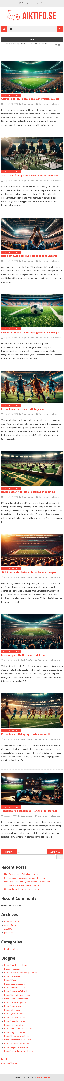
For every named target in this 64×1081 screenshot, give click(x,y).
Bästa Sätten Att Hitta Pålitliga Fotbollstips (28, 492)
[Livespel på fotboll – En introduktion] (32, 631)
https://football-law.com (14, 1017)
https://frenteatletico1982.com (17, 1039)
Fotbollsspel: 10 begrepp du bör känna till (26, 734)
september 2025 (11, 921)
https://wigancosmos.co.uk (16, 1047)
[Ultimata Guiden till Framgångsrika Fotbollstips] (32, 310)
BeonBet (5, 1059)
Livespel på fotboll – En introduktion (23, 655)
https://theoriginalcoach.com (16, 1043)
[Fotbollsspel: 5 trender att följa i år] (32, 387)
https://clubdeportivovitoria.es (17, 1036)
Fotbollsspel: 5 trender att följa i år (22, 409)
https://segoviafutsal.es (14, 1032)
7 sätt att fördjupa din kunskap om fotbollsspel (29, 175)
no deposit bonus (9, 1062)
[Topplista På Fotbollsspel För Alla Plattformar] (32, 789)
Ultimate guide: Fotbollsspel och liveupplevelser (30, 99)
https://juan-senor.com (14, 1024)
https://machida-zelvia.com (16, 965)
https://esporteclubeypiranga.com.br (20, 972)
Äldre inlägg (10, 851)
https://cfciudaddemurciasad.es (18, 994)
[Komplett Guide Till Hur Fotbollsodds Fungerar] (32, 234)
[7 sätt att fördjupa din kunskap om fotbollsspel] (32, 153)
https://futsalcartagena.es (15, 1002)
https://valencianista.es (14, 1021)
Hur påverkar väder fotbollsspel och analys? (24, 874)
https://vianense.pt (12, 976)
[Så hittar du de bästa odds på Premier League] (32, 550)
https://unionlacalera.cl (14, 1006)
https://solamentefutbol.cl (15, 991)
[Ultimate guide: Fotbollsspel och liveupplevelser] (32, 77)
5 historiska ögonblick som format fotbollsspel (24, 877)
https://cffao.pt (10, 979)
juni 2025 (8, 932)
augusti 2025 (10, 925)
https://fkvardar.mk (12, 968)
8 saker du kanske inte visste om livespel (22, 888)
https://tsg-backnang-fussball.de (18, 1051)
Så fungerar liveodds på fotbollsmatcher (22, 885)
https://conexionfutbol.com (16, 998)
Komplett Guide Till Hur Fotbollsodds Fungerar (29, 256)
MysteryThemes (43, 1077)
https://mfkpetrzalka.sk (14, 987)
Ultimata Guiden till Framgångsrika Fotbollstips (30, 332)
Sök (18, 852)
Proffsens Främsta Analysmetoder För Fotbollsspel (28, 45)
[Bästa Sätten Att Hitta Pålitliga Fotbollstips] (32, 468)
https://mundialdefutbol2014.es (18, 1028)
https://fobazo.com (12, 1009)
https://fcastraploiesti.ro (14, 983)
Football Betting (11, 95)
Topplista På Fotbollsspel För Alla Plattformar (29, 811)
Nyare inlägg (55, 851)
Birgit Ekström (28, 104)
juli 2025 (8, 928)
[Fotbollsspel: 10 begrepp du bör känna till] (32, 710)
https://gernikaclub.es (14, 1013)
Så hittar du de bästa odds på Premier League (28, 572)
